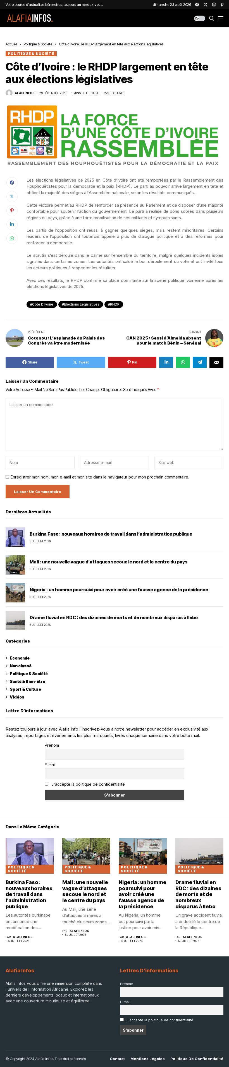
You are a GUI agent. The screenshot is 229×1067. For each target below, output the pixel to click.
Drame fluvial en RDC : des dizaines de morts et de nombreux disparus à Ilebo (114, 617)
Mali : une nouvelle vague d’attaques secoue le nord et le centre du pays (108, 562)
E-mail (50, 764)
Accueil (11, 44)
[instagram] (214, 4)
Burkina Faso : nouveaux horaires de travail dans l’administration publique (111, 534)
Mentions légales (147, 1059)
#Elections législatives (80, 304)
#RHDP (114, 304)
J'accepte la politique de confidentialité (88, 784)
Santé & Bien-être (27, 681)
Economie (20, 658)
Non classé (21, 665)
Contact (117, 1059)
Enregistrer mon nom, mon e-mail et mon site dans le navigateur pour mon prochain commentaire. (100, 477)
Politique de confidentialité (196, 1059)
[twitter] (205, 4)
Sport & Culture (25, 689)
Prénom (52, 745)
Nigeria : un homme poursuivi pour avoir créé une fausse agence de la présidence (119, 589)
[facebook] (197, 4)
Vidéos (17, 697)
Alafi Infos (24, 93)
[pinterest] (222, 4)
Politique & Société (38, 44)
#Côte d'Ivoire (41, 304)
